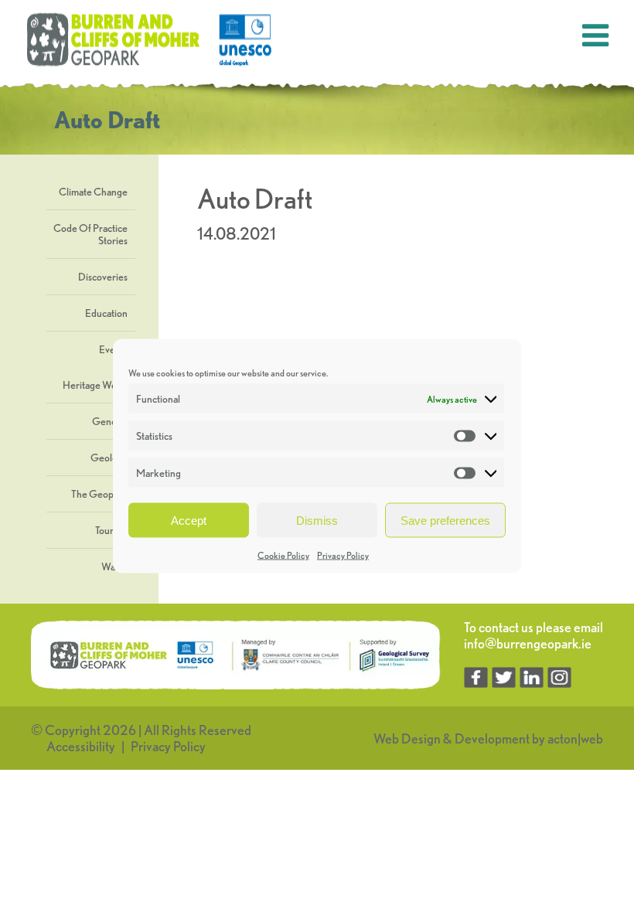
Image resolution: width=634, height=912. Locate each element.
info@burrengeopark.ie (527, 643)
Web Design (407, 738)
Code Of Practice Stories (90, 234)
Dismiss (317, 519)
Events (113, 349)
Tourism (111, 530)
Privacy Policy (343, 555)
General (110, 421)
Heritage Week (95, 385)
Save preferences (445, 519)
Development (492, 738)
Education (106, 313)
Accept (188, 519)
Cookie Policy (283, 555)
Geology (109, 457)
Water (114, 566)
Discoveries (103, 277)
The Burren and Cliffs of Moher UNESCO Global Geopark (150, 40)
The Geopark (99, 494)
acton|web (575, 738)
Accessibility (80, 746)
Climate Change (93, 191)
